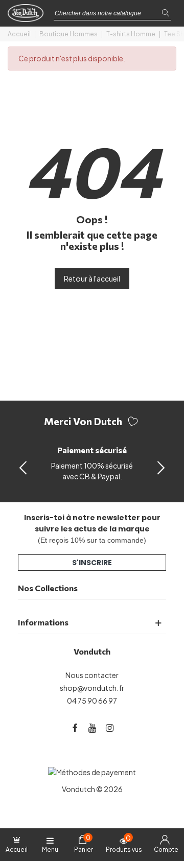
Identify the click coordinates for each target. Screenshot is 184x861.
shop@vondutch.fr (92, 687)
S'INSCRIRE (92, 562)
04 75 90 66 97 (92, 700)
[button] (161, 467)
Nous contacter (92, 675)
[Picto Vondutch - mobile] (28, 16)
